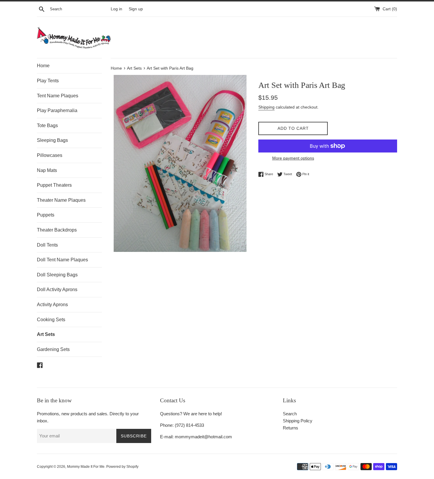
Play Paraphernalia (57, 110)
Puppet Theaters (54, 185)
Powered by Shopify (122, 467)
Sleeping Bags (52, 140)
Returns (290, 427)
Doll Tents (47, 244)
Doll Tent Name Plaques (62, 259)
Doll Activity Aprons (57, 289)
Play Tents (48, 80)
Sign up (136, 9)
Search (290, 413)
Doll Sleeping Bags (57, 274)
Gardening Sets (53, 349)
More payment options (293, 158)
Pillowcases (49, 155)
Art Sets (46, 334)
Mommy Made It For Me (86, 467)
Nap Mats (47, 170)
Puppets (45, 214)
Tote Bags (47, 125)
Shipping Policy (297, 420)
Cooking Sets (51, 319)
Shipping (266, 107)
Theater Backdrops (57, 229)
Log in (116, 9)
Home (43, 65)
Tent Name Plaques (57, 95)
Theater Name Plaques (61, 200)
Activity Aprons (52, 304)
